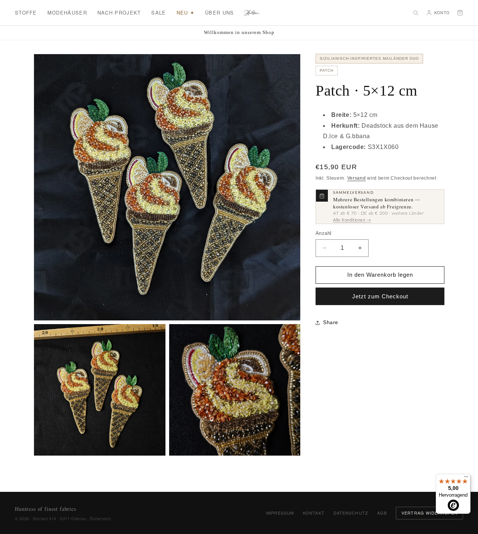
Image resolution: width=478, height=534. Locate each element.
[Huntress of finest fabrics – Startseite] (251, 12)
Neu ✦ (186, 12)
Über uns (219, 12)
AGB (382, 513)
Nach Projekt (119, 12)
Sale (158, 12)
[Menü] (466, 478)
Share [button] (330, 322)
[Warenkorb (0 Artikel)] (460, 13)
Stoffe (26, 12)
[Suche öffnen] (416, 13)
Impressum (280, 513)
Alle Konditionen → (352, 220)
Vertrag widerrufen (429, 513)
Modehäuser (67, 12)
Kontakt (314, 513)
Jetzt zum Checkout (380, 296)
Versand (356, 178)
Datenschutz (350, 513)
